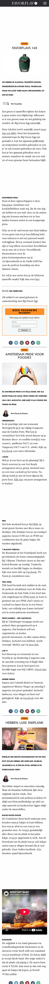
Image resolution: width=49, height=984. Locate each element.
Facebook (7, 451)
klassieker (7, 205)
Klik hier (18, 479)
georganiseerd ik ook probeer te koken (22, 797)
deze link (34, 644)
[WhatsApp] (38, 344)
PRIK (35, 524)
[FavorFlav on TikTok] (33, 344)
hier (37, 279)
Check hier (40, 669)
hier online (11, 974)
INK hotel (29, 597)
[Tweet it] (16, 344)
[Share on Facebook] (10, 344)
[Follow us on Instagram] (21, 344)
